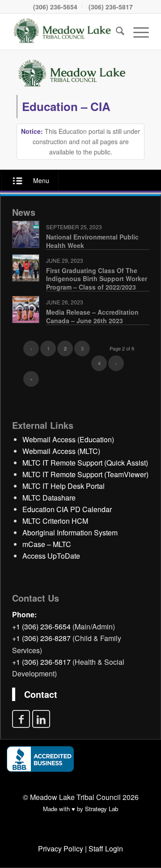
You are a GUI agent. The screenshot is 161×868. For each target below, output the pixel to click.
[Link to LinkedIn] (41, 719)
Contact (40, 694)
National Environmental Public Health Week (92, 240)
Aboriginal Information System (70, 532)
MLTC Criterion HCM (55, 521)
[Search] (115, 32)
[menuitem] (55, 6)
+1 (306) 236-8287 (41, 638)
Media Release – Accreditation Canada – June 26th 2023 (92, 316)
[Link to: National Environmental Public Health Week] (26, 234)
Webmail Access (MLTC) (61, 451)
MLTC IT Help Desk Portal (63, 486)
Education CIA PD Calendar (67, 509)
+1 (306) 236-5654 (41, 626)
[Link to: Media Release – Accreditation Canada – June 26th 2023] (26, 309)
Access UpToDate (51, 556)
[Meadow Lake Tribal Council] (62, 32)
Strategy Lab (101, 808)
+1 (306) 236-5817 (41, 662)
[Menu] (136, 32)
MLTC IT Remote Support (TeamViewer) (85, 474)
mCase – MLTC (46, 544)
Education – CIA (66, 106)
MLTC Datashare (49, 497)
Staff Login (106, 848)
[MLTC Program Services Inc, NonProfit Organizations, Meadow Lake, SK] (40, 759)
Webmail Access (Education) (68, 439)
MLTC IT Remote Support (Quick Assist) (85, 463)
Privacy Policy (60, 848)
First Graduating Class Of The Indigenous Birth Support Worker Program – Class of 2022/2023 (96, 278)
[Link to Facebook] (21, 719)
